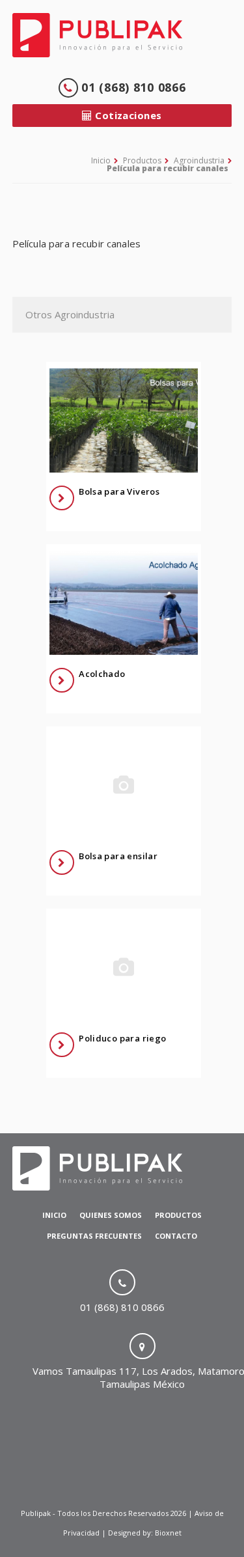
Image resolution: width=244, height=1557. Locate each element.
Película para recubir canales (167, 168)
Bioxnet (168, 1532)
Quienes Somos (110, 1215)
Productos (142, 160)
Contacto (176, 1236)
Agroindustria (199, 160)
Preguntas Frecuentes (94, 1236)
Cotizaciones (127, 115)
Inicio (101, 160)
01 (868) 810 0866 (132, 87)
